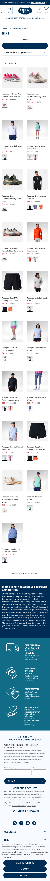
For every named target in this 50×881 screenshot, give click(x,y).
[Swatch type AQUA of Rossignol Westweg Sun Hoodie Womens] (30, 157)
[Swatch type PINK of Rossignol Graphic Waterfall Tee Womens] (10, 458)
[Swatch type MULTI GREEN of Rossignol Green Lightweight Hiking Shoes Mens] (5, 209)
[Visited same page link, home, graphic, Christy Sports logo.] (25, 11)
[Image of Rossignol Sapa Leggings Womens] (37, 381)
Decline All (25, 875)
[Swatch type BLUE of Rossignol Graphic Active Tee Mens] (35, 207)
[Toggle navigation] (3, 9)
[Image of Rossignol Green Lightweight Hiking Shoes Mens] (12, 179)
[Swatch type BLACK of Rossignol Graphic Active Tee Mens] (30, 207)
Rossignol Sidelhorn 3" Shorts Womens (10, 349)
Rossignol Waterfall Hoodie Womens (12, 147)
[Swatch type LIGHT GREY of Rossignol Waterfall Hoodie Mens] (30, 309)
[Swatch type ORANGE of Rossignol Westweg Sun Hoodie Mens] (30, 259)
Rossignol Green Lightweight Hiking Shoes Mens (11, 198)
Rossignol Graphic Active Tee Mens (36, 197)
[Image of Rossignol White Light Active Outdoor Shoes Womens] (12, 480)
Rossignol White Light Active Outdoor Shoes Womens (10, 499)
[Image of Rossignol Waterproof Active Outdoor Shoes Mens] (12, 232)
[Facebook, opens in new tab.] (21, 823)
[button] (20, 70)
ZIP (34, 768)
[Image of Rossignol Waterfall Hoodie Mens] (37, 281)
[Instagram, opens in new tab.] (15, 823)
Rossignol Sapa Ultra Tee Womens (36, 349)
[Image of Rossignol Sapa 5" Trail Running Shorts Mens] (12, 281)
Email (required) (10, 768)
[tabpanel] (25, 338)
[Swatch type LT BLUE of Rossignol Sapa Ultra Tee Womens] (30, 358)
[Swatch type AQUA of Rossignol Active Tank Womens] (30, 508)
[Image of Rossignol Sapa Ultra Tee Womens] (37, 331)
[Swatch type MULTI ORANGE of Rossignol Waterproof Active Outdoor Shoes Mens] (5, 259)
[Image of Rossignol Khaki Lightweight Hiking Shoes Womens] (37, 77)
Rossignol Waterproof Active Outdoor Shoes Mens (12, 249)
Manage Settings (25, 863)
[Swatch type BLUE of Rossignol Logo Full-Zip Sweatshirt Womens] (5, 560)
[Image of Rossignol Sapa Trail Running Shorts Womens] (37, 431)
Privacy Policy (31, 806)
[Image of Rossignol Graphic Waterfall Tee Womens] (12, 431)
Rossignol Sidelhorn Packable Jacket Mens (10, 398)
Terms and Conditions (19, 806)
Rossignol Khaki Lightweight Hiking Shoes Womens (36, 96)
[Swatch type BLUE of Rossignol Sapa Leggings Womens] (30, 408)
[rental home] (9, 9)
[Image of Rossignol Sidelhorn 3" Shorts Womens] (12, 331)
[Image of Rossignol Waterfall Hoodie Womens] (12, 130)
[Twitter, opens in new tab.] (34, 823)
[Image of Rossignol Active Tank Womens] (37, 480)
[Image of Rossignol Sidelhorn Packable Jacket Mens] (12, 381)
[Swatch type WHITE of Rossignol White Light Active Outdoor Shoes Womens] (5, 510)
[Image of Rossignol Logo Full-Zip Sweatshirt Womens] (12, 533)
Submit (11, 781)
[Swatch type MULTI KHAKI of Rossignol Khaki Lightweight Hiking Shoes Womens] (30, 107)
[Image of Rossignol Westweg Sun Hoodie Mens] (37, 232)
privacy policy (21, 847)
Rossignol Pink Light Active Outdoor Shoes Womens (12, 95)
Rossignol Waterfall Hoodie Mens (37, 299)
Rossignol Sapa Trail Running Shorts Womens (36, 448)
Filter (25, 46)
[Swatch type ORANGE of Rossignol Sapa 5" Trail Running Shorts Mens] (10, 309)
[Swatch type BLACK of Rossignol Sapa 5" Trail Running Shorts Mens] (5, 309)
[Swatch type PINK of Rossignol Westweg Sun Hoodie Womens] (35, 157)
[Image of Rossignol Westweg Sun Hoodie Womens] (37, 130)
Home (4, 28)
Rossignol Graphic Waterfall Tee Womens (12, 448)
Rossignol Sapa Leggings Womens (36, 398)
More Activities (15, 28)
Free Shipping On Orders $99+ (24, 3)
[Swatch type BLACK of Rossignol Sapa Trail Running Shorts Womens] (30, 458)
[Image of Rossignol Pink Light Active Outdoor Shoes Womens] (12, 77)
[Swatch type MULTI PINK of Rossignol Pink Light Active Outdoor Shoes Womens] (5, 105)
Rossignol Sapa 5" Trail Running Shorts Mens (11, 299)
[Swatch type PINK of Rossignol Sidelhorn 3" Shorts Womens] (5, 358)
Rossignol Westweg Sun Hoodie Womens (36, 147)
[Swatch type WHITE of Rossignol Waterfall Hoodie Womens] (5, 157)
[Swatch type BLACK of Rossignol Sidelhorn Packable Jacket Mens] (5, 408)
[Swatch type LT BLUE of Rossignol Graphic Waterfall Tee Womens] (5, 458)
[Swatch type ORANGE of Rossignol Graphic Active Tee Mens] (41, 207)
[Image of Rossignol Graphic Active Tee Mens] (37, 179)
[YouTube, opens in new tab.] (28, 823)
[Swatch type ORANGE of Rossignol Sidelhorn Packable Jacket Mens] (10, 408)
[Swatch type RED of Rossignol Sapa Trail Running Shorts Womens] (35, 458)
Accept (25, 869)
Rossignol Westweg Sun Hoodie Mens (36, 249)
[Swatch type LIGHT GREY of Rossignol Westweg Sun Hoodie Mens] (35, 259)
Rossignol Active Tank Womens (35, 498)
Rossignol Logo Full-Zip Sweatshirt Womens (11, 550)
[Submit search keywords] (41, 16)
